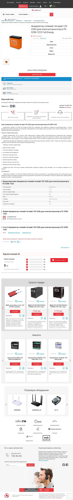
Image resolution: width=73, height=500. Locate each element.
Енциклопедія (56, 2)
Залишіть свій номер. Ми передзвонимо (16, 461)
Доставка (32, 2)
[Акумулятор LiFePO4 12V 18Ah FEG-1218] (37, 345)
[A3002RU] (17, 400)
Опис (51, 41)
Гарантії (45, 2)
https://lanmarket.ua (57, 498)
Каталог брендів (23, 14)
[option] (15, 42)
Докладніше (65, 247)
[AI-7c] (56, 400)
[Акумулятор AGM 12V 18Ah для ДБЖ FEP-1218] (15, 345)
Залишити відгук (60, 260)
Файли (51, 51)
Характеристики (51, 44)
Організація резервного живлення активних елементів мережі (22, 239)
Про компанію (10, 2)
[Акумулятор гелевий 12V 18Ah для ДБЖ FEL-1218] (58, 345)
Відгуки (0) (51, 54)
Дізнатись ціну (37, 74)
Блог (50, 2)
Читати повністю (43, 460)
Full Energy (68, 107)
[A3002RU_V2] (37, 400)
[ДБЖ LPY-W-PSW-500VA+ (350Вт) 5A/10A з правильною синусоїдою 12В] (58, 293)
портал (24, 6)
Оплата (39, 2)
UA (45, 6)
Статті (51, 48)
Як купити (25, 2)
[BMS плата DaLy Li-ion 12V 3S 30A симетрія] (15, 293)
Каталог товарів (9, 14)
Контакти (18, 2)
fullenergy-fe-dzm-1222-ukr (15, 219)
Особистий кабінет (34, 6)
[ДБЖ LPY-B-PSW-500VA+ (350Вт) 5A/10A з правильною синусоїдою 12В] (37, 293)
